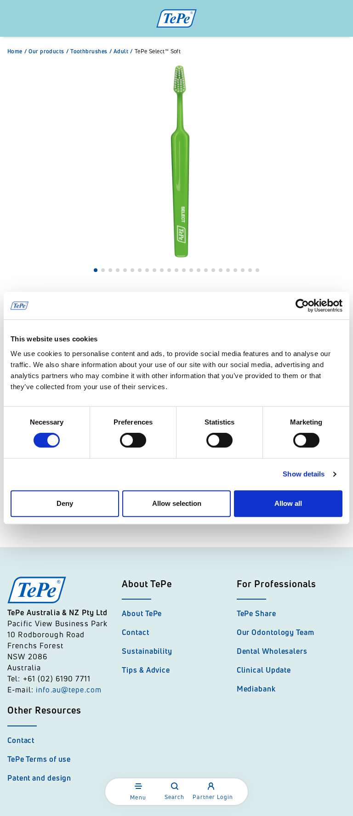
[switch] (133, 440)
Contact (135, 632)
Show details (304, 474)
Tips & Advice (146, 670)
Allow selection (176, 503)
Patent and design (39, 778)
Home (17, 51)
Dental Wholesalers (272, 651)
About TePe (142, 613)
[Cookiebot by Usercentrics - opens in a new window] (302, 305)
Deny (65, 503)
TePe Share (256, 613)
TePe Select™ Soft (158, 51)
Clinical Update (264, 670)
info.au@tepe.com (69, 690)
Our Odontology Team (275, 632)
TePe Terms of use (39, 759)
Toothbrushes (91, 51)
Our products (48, 51)
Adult (123, 51)
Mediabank (256, 689)
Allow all (288, 503)
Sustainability (147, 651)
